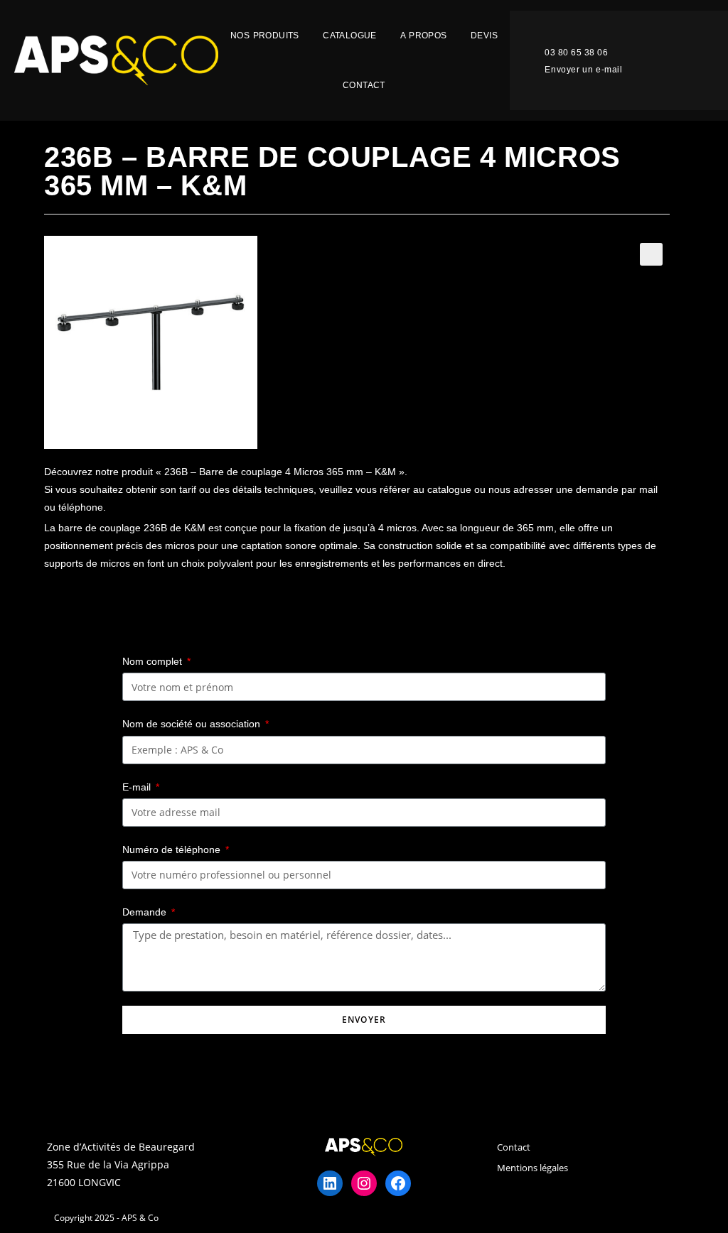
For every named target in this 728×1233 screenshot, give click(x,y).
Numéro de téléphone (172, 849)
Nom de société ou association (192, 723)
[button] (564, 53)
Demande (145, 912)
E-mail (138, 787)
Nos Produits (264, 35)
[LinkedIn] (330, 1183)
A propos (423, 35)
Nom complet (153, 661)
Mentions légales (532, 1167)
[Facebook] (398, 1183)
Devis (484, 35)
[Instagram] (364, 1183)
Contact (364, 85)
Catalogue (350, 35)
